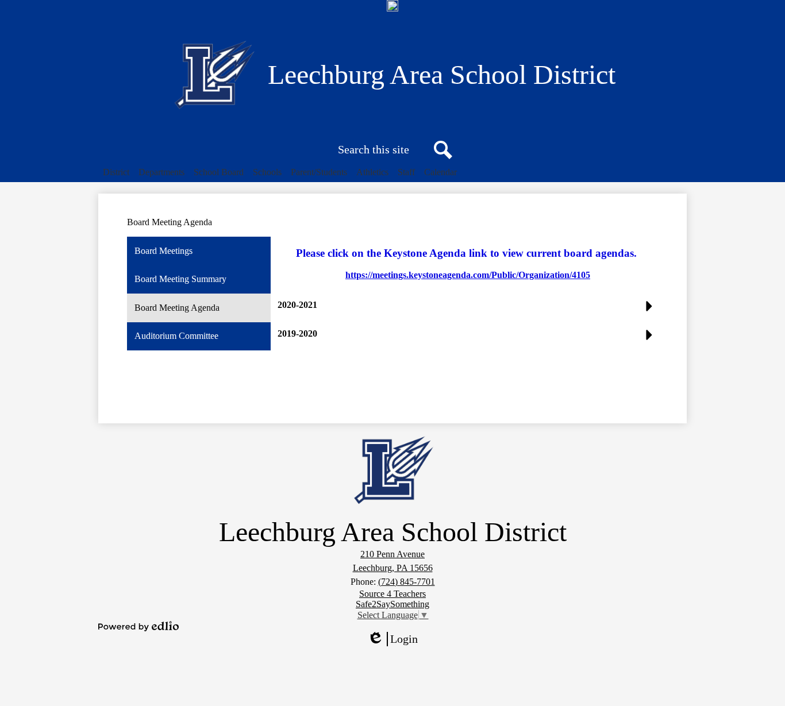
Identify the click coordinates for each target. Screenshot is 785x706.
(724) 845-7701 (406, 582)
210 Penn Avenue (392, 554)
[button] (116, 172)
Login (396, 639)
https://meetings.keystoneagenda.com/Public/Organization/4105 (467, 275)
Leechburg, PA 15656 (393, 568)
